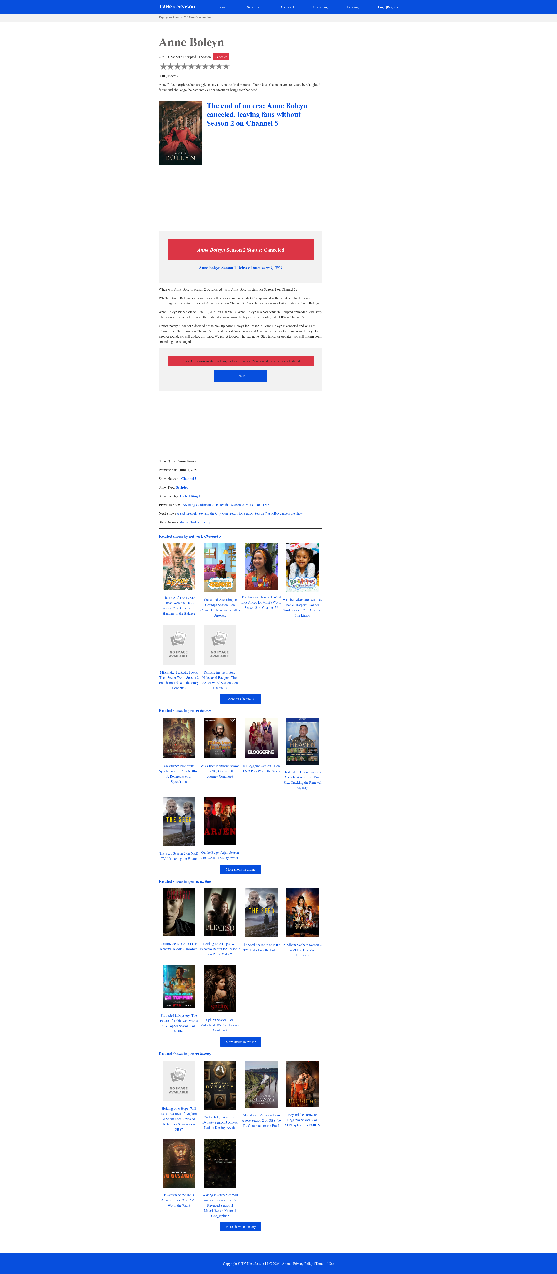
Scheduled (254, 7)
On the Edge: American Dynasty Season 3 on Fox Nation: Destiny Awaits (220, 1122)
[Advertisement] (240, 196)
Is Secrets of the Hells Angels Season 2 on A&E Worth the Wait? (179, 1200)
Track (240, 376)
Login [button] (382, 7)
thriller (194, 522)
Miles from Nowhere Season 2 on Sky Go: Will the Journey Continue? (220, 770)
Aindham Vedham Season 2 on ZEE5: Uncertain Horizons (302, 949)
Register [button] (392, 7)
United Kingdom (192, 495)
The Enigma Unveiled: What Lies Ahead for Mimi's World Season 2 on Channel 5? (261, 602)
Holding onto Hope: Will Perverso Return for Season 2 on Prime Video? (220, 948)
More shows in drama (240, 869)
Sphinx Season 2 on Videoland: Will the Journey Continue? (220, 1024)
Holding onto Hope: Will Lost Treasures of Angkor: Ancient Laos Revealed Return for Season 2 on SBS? (179, 1118)
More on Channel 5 (240, 698)
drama (184, 522)
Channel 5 (188, 478)
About (286, 1263)
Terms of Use (324, 1263)
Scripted (182, 487)
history (205, 522)
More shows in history (240, 1226)
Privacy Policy (303, 1263)
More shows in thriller (241, 1041)
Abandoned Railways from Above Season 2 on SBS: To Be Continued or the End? (261, 1120)
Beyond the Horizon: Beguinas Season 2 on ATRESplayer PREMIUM (302, 1119)
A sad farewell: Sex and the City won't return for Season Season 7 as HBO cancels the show (240, 513)
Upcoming (320, 7)
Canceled (287, 7)
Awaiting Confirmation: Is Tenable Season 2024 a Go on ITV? (226, 504)
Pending (353, 7)
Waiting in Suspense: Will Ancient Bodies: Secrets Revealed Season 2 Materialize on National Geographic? (220, 1205)
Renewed (221, 7)
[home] (177, 7)
